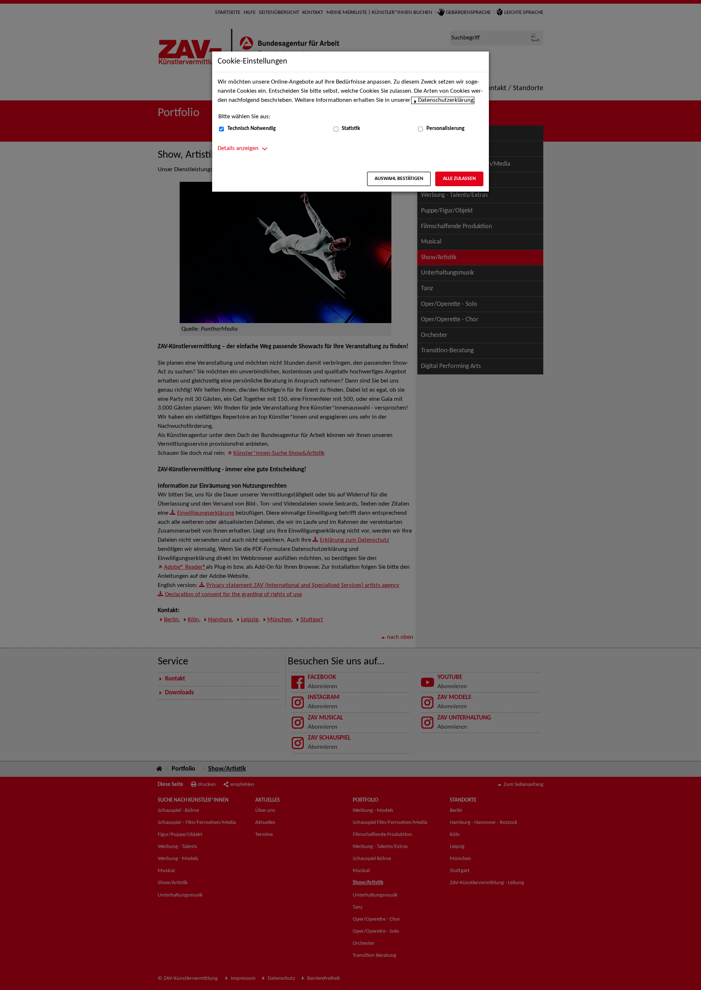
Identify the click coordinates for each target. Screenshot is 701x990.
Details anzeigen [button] (238, 148)
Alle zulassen (459, 178)
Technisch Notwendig (251, 128)
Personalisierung (445, 128)
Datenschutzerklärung (446, 100)
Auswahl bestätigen (399, 178)
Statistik (351, 128)
